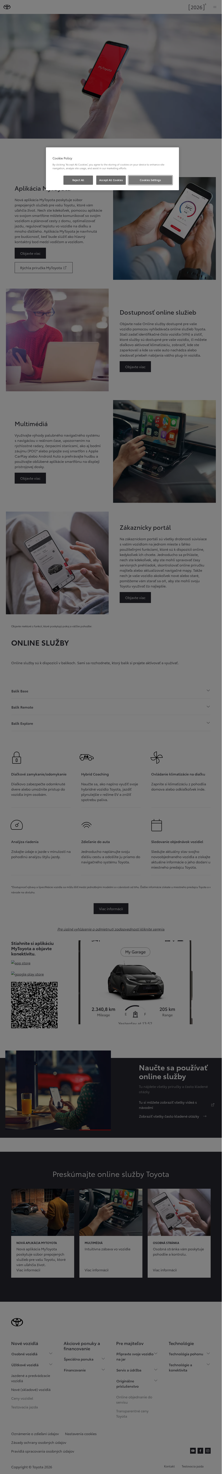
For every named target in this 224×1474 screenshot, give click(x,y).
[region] (112, 168)
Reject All (78, 180)
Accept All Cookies (111, 180)
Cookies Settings (150, 180)
